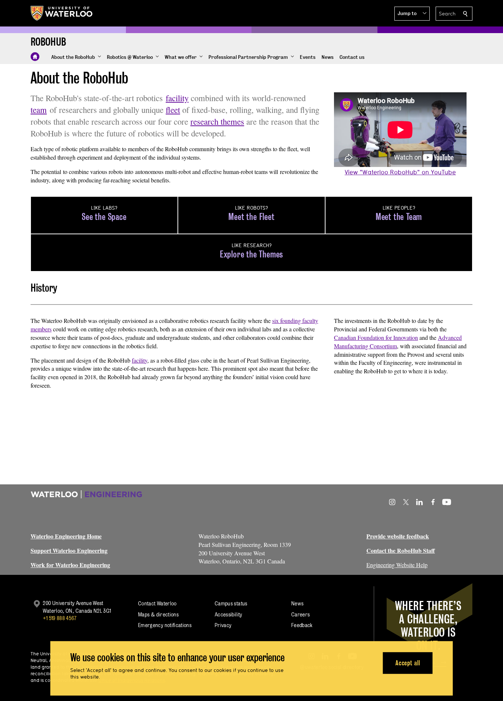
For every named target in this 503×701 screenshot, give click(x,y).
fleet (173, 109)
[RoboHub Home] (35, 56)
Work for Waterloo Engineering (70, 565)
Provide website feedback (397, 536)
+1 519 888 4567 (60, 618)
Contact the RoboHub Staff (400, 550)
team (39, 109)
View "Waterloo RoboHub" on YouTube (400, 172)
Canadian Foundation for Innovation (376, 337)
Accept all (407, 663)
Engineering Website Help (397, 565)
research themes (217, 121)
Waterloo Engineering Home (66, 536)
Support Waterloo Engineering (69, 550)
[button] (412, 13)
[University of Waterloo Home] (62, 13)
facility (177, 97)
